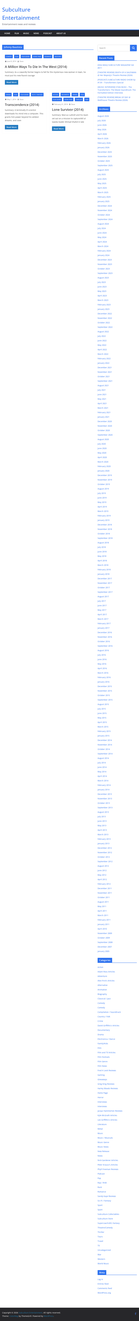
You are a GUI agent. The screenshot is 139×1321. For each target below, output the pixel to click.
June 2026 (102, 125)
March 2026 (103, 138)
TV (99, 1245)
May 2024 (102, 237)
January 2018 (103, 574)
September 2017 (105, 592)
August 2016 (103, 650)
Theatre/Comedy (105, 1227)
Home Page (37, 56)
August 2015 (103, 704)
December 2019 (105, 475)
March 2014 (103, 780)
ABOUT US (61, 33)
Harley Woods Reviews (108, 1088)
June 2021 (102, 394)
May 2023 (102, 291)
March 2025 (103, 192)
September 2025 (105, 165)
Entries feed (103, 1283)
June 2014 (102, 767)
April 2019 (102, 506)
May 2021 (102, 399)
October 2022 (104, 322)
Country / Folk (104, 1016)
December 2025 (105, 152)
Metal (100, 1129)
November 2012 (105, 852)
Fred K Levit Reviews (107, 1070)
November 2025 (105, 156)
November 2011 (105, 893)
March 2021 (103, 408)
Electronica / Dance (106, 1039)
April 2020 (102, 457)
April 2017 (102, 614)
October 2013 (104, 803)
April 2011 (102, 911)
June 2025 (102, 179)
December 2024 (105, 206)
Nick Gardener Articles (108, 1160)
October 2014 (104, 749)
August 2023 (103, 277)
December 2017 (105, 578)
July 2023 (102, 282)
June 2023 (102, 286)
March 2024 (103, 246)
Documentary (104, 1030)
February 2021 (104, 412)
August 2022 (103, 331)
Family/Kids (103, 1043)
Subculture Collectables (108, 1214)
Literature (102, 1124)
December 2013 (105, 794)
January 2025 (103, 201)
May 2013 (102, 825)
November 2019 (105, 479)
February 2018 (104, 569)
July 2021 (102, 390)
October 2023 (104, 268)
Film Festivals (104, 1057)
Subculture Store (105, 1218)
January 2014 (103, 789)
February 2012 (104, 884)
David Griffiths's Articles (108, 1025)
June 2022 (102, 340)
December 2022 (105, 313)
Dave (21, 61)
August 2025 (103, 170)
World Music (103, 1263)
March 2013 (103, 834)
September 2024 (105, 219)
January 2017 (103, 628)
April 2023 (102, 295)
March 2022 (103, 354)
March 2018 (103, 565)
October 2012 (104, 857)
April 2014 (102, 776)
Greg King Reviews (106, 1084)
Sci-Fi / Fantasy (37, 95)
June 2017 (102, 605)
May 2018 (102, 556)
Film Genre (26, 56)
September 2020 (105, 435)
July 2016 (102, 655)
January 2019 (103, 520)
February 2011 (104, 919)
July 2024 (102, 228)
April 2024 (102, 241)
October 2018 (104, 533)
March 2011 (103, 915)
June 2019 (102, 497)
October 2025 (104, 161)
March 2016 (103, 673)
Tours (100, 1236)
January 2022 (103, 363)
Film (17, 33)
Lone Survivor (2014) (67, 109)
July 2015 (102, 708)
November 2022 (105, 318)
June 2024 (102, 232)
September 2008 (105, 942)
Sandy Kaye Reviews (107, 1196)
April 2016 (102, 668)
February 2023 (104, 304)
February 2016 (104, 677)
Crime (100, 1021)
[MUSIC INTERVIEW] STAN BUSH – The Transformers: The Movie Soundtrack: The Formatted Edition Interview (117, 90)
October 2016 (104, 641)
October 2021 (104, 376)
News (36, 33)
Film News (102, 1066)
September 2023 (105, 273)
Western (58, 56)
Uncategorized (104, 1250)
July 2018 (102, 547)
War (86, 99)
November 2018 (105, 529)
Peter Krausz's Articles (108, 1164)
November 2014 (105, 744)
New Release (103, 1151)
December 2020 (105, 421)
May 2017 (102, 610)
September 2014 (105, 753)
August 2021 (103, 385)
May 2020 (102, 452)
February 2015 (104, 731)
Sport (100, 1205)
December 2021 (105, 367)
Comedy (9, 56)
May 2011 (102, 906)
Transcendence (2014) (22, 104)
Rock (100, 1187)
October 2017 (104, 587)
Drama (8, 95)
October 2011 (104, 897)
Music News (103, 1146)
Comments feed (105, 1288)
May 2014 (102, 771)
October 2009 (104, 937)
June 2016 (102, 659)
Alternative (103, 985)
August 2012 (103, 866)
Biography (65, 95)
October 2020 (104, 430)
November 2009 (105, 933)
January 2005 (103, 951)
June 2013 (102, 821)
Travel (100, 1241)
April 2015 (102, 722)
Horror (101, 1097)
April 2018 (102, 560)
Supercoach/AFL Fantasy (109, 1223)
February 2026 (104, 143)
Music (26, 33)
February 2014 (104, 785)
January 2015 (103, 735)
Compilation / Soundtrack (109, 1012)
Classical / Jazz (104, 998)
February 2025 (104, 197)
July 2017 (102, 601)
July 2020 (102, 444)
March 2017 (103, 619)
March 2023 (103, 300)
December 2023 (105, 259)
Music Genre (103, 1142)
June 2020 (102, 448)
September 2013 (105, 807)
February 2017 (104, 623)
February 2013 (104, 839)
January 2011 (103, 924)
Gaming (101, 1075)
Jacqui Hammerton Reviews (110, 1111)
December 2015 (105, 686)
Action (55, 95)
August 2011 (103, 902)
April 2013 (102, 830)
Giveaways (102, 1079)
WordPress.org (104, 1292)
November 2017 (105, 583)
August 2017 (103, 596)
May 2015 (102, 717)
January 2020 (103, 470)
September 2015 (105, 699)
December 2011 (105, 888)
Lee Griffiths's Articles (107, 1120)
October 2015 (104, 695)
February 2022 (104, 358)
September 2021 (105, 381)
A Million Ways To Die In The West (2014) (36, 66)
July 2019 (102, 493)
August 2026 (103, 116)
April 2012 (102, 879)
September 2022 (105, 327)
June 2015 (102, 713)
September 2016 (105, 646)
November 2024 (105, 210)
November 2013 (105, 798)
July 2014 (102, 762)
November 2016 (105, 637)
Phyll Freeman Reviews (108, 1169)
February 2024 (104, 250)
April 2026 (102, 134)
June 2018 (102, 551)
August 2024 (103, 223)
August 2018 (103, 542)
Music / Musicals (105, 1137)
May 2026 (102, 129)
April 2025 (102, 188)
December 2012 (105, 848)
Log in (100, 1279)
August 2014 (103, 758)
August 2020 (103, 439)
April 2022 (102, 349)
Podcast (47, 33)
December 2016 (105, 632)
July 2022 (102, 336)
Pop (99, 1178)
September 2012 (105, 861)
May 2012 (102, 875)
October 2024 (104, 214)
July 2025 (102, 174)
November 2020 (105, 426)
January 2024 (103, 255)
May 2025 (102, 183)
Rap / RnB (102, 1182)
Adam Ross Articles (106, 971)
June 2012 (102, 870)
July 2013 (102, 816)
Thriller (79, 99)
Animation (102, 989)
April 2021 (102, 403)
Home (7, 33)
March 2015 (103, 726)
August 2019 (103, 488)
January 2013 (103, 843)
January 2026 (103, 147)
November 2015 (105, 690)
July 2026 (102, 120)
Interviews (102, 1102)
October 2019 (104, 484)
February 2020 (104, 466)
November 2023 (105, 264)
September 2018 (105, 538)
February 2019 (104, 515)
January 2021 (103, 417)
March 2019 (103, 511)
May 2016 (102, 664)
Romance (48, 56)
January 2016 (103, 682)
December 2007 (105, 946)
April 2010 (102, 928)
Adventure (102, 976)
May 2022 (102, 345)
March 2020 (103, 461)
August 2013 (103, 812)
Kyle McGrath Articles (107, 1115)
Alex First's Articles (106, 980)
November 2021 (105, 372)
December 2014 (105, 740)
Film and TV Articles (107, 1052)
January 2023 (103, 309)
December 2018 (105, 524)
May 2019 (102, 502)
